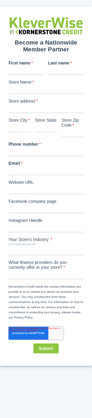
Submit (46, 348)
